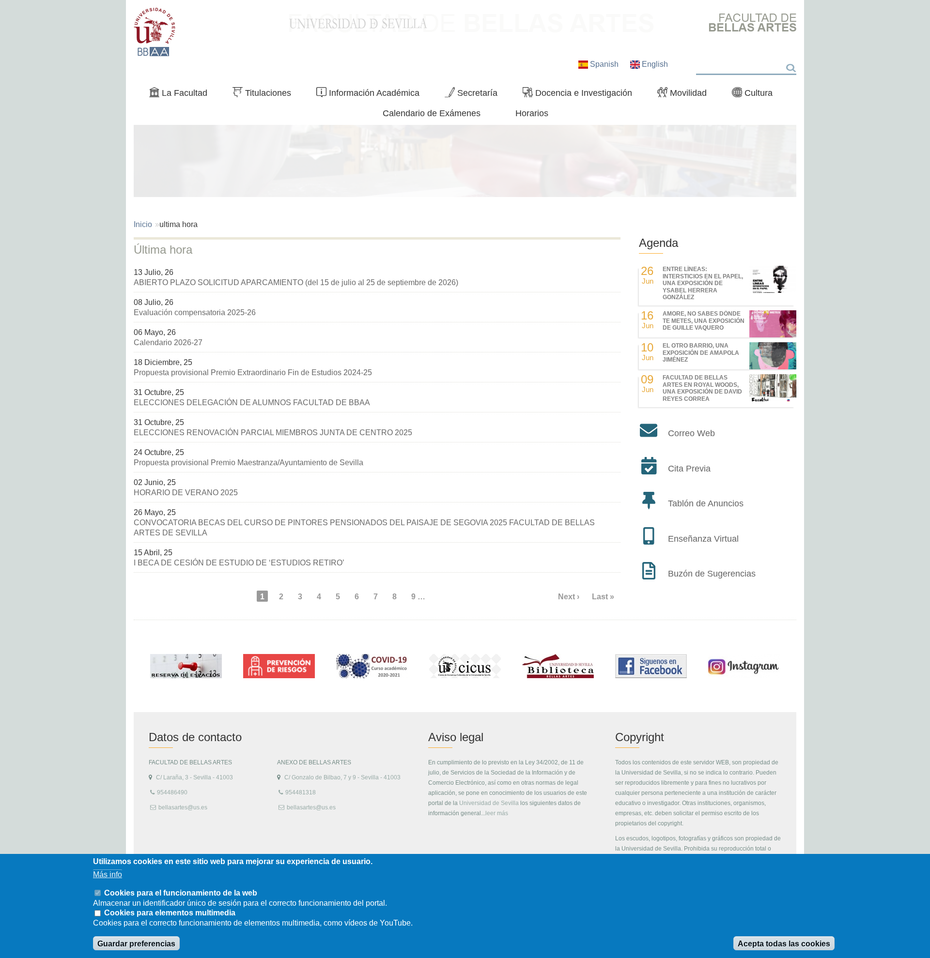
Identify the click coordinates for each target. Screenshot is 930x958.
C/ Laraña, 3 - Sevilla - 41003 (194, 777)
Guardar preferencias (136, 944)
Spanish (604, 64)
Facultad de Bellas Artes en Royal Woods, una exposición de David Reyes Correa (702, 388)
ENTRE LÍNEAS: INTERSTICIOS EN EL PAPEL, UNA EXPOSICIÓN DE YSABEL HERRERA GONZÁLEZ (703, 283)
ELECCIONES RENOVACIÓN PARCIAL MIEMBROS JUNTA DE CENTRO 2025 (273, 432)
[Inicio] (155, 32)
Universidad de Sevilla (489, 803)
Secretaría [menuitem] (474, 95)
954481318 (300, 792)
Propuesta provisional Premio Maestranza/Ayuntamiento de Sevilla (248, 462)
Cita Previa (689, 468)
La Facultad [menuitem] (182, 95)
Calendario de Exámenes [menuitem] (431, 113)
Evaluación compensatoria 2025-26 (195, 312)
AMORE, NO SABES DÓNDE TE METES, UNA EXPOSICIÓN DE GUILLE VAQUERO (703, 320)
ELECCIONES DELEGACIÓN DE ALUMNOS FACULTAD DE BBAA (252, 402)
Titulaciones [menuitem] (265, 95)
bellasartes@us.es (182, 807)
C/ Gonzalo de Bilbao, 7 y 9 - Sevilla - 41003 (342, 777)
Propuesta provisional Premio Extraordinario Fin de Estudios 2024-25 (253, 372)
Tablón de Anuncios (706, 503)
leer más (496, 813)
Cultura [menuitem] (756, 95)
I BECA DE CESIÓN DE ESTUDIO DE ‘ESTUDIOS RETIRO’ (239, 563)
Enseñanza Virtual (703, 539)
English (654, 64)
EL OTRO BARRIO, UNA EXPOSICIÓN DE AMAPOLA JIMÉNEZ (701, 352)
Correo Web (691, 433)
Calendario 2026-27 (168, 342)
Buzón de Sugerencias (712, 573)
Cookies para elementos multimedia (169, 913)
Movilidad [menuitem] (686, 95)
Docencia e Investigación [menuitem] (581, 95)
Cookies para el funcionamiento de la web (180, 892)
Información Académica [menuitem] (371, 95)
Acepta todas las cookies (784, 944)
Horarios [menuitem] (531, 113)
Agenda (658, 242)
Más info (107, 874)
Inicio (143, 224)
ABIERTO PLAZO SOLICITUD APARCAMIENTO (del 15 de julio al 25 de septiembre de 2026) (296, 282)
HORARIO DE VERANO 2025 (186, 492)
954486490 (172, 792)
